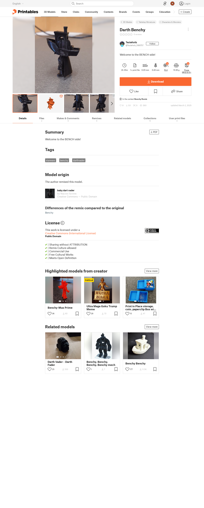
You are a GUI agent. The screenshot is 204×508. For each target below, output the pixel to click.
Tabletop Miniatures (147, 22)
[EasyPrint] (165, 3)
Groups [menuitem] (150, 11)
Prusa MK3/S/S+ (186, 71)
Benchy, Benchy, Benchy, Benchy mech (101, 363)
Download (157, 81)
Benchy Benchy (135, 363)
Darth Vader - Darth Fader (60, 363)
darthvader (79, 160)
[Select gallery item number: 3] (65, 301)
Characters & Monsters (171, 22)
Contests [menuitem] (108, 11)
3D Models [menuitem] (49, 11)
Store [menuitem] (64, 11)
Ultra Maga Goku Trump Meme (102, 308)
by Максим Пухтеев (66, 193)
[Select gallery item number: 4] (143, 301)
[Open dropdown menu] (188, 29)
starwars (50, 160)
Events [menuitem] (136, 11)
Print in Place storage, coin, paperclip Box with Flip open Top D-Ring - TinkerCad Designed (140, 308)
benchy (64, 160)
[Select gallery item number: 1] (60, 301)
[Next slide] (112, 103)
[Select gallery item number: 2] (63, 301)
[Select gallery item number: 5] (145, 301)
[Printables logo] (25, 12)
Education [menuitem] (164, 11)
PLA (166, 70)
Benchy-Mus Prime (60, 307)
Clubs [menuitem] (76, 11)
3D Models (127, 22)
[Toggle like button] (49, 314)
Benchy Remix (140, 99)
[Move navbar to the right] (174, 12)
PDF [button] (155, 132)
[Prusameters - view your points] (172, 3)
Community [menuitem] (91, 11)
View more (152, 270)
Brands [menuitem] (123, 11)
